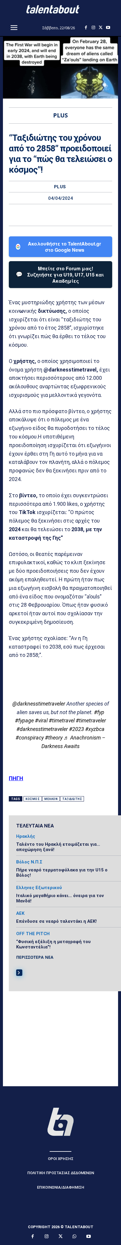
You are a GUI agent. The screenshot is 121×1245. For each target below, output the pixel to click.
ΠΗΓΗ (16, 778)
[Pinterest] (67, 215)
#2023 (76, 729)
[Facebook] (86, 27)
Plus (60, 187)
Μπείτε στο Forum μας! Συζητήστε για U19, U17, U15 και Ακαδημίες (60, 274)
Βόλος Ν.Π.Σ (29, 862)
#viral (41, 720)
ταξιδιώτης (72, 799)
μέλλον (51, 799)
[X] (100, 27)
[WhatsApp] (81, 215)
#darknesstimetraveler (42, 729)
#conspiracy (30, 737)
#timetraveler (91, 720)
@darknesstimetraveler (38, 704)
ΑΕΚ (20, 913)
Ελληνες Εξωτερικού (39, 888)
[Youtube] (108, 27)
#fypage (24, 720)
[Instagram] (93, 27)
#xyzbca (95, 729)
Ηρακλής (25, 836)
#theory (54, 737)
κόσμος (33, 799)
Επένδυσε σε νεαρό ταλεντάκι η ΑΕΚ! (56, 921)
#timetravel (62, 720)
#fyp (99, 712)
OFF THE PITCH (33, 934)
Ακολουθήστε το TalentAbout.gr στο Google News (64, 246)
